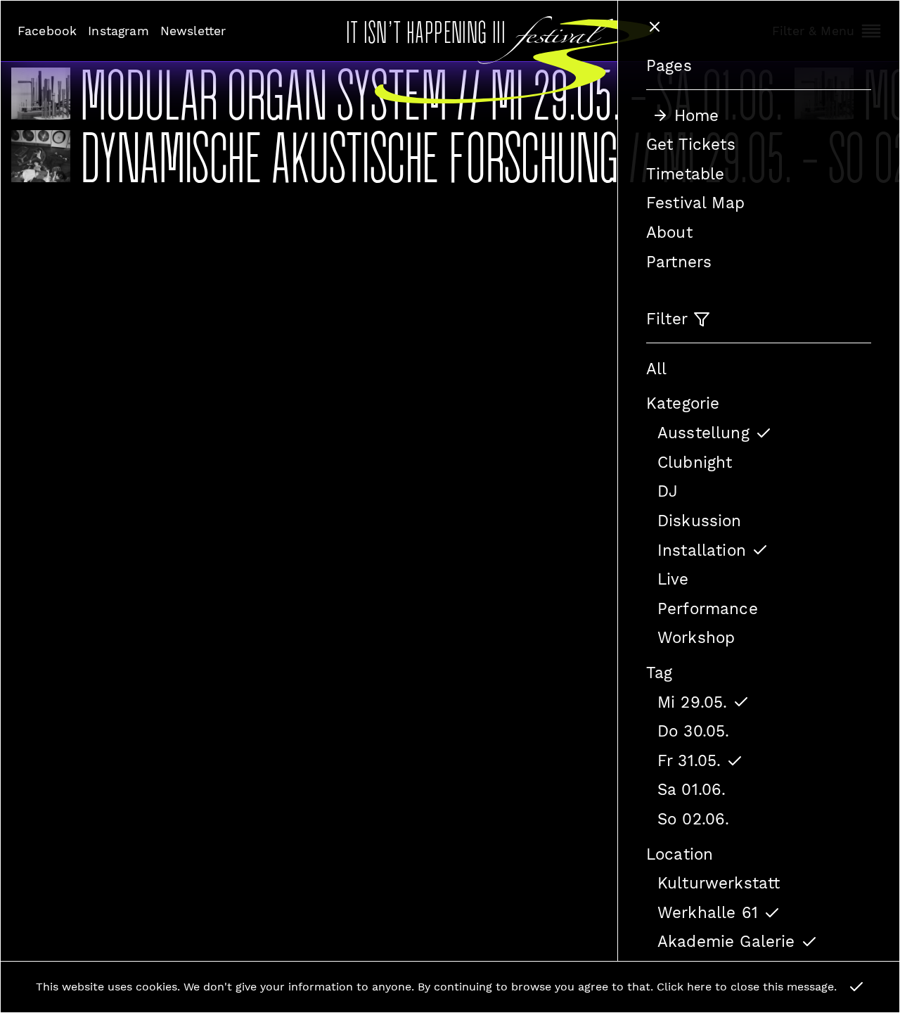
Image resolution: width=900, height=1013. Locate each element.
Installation (701, 550)
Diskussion (699, 520)
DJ (667, 491)
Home (696, 115)
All (656, 368)
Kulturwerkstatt (718, 883)
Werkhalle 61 (707, 912)
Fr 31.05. (689, 760)
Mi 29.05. (692, 702)
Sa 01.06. (691, 789)
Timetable (685, 174)
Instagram (118, 31)
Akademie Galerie (726, 941)
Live (673, 579)
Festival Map (695, 202)
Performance (707, 608)
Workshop (696, 637)
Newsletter (193, 31)
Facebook (47, 31)
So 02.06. (693, 819)
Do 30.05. (693, 731)
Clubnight (694, 462)
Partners (679, 262)
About (669, 232)
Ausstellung (703, 432)
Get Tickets (690, 144)
